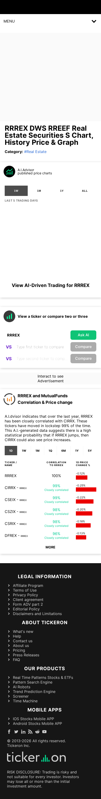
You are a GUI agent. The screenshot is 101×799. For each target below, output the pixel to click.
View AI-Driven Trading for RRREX (50, 285)
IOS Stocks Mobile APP (33, 718)
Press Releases (26, 655)
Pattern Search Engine (32, 682)
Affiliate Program (28, 585)
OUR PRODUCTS (44, 668)
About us (21, 645)
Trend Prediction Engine (34, 691)
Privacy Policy (25, 595)
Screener (21, 696)
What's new (23, 631)
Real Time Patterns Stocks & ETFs (43, 677)
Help (17, 636)
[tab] (16, 191)
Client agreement (28, 599)
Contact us (22, 640)
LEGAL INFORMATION (45, 576)
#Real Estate (35, 151)
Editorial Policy (26, 609)
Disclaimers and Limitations (37, 613)
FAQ (16, 659)
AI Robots (21, 686)
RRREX (10, 475)
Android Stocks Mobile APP (37, 723)
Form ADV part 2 (28, 604)
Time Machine (25, 701)
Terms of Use (25, 590)
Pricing (19, 650)
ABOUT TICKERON (45, 622)
